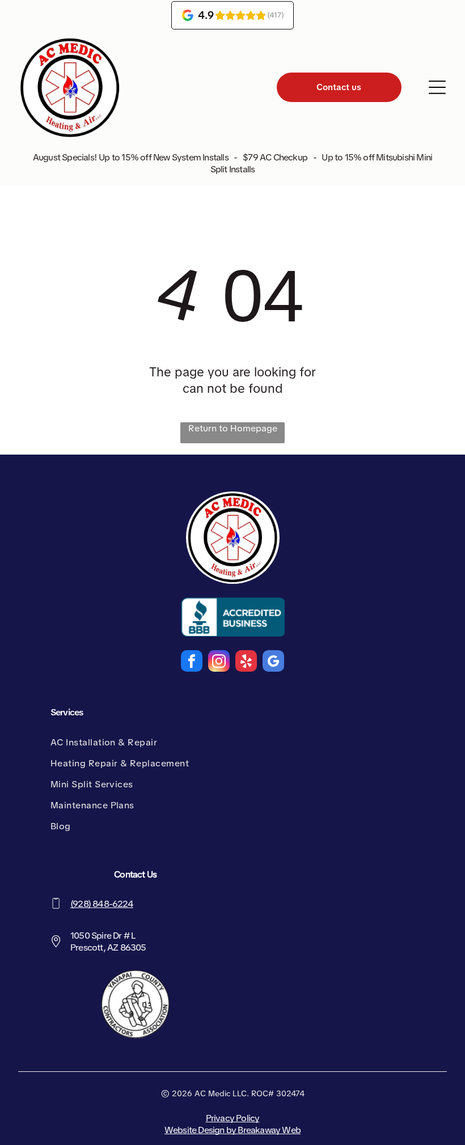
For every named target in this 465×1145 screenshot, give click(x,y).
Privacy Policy (233, 1118)
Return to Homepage (232, 428)
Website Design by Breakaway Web (232, 1130)
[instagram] (219, 662)
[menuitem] (151, 742)
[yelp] (246, 662)
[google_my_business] (273, 662)
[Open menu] (437, 87)
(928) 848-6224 (101, 904)
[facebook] (191, 662)
